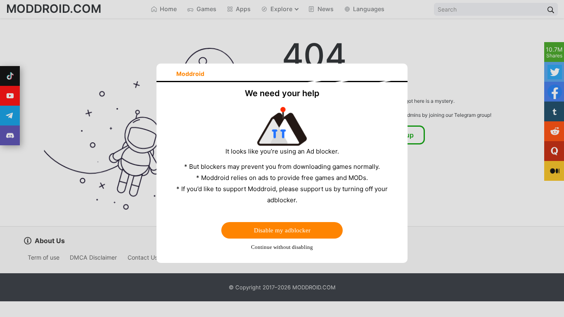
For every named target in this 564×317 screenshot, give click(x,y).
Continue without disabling (282, 247)
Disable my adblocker (282, 230)
